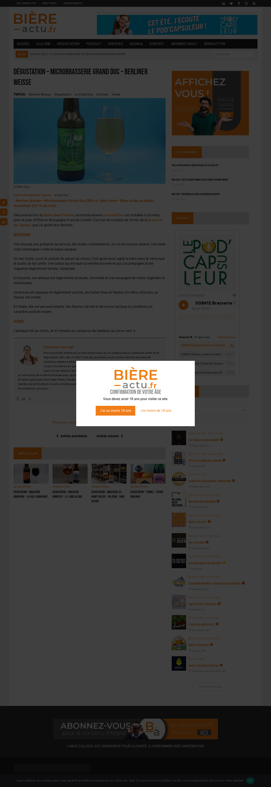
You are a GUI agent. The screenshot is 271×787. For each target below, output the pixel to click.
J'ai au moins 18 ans (115, 411)
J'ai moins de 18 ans (155, 411)
